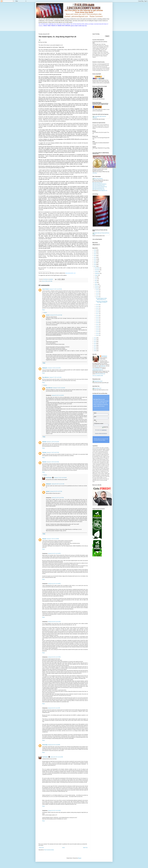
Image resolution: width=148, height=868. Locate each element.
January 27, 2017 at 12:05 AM (55, 289)
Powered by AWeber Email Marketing (101, 433)
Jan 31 (97, 289)
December (97, 268)
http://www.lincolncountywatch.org (99, 186)
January (97, 287)
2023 (95, 255)
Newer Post (41, 847)
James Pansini (45, 289)
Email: (95, 416)
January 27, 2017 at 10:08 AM (60, 477)
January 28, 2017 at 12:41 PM (54, 621)
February (97, 286)
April (96, 282)
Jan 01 (97, 335)
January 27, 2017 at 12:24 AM (54, 367)
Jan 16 (97, 315)
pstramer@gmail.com (102, 190)
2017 (95, 266)
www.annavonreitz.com (70, 273)
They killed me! (45, 377)
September (97, 273)
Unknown (44, 441)
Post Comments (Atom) (49, 849)
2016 (95, 338)
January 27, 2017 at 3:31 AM (55, 377)
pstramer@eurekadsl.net (97, 369)
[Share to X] (61, 279)
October (97, 271)
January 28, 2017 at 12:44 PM (54, 657)
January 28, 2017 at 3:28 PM (54, 744)
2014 (95, 341)
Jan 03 (97, 331)
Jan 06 (97, 326)
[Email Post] (56, 279)
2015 (95, 339)
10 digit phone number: (98, 423)
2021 (95, 259)
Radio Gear (103, 366)
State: (95, 420)
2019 (95, 262)
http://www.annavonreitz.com (98, 189)
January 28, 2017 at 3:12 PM (54, 708)
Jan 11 (97, 320)
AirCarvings (45, 744)
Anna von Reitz (45, 281)
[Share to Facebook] (62, 279)
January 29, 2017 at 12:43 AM (54, 810)
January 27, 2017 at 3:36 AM (59, 387)
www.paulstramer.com (97, 368)
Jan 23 (97, 306)
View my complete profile (97, 375)
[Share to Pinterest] (64, 279)
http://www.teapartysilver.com (98, 185)
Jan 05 (97, 328)
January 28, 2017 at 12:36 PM (54, 553)
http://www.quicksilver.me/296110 (99, 184)
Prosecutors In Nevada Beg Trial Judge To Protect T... (102, 302)
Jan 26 (97, 296)
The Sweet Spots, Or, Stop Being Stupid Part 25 (101, 299)
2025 (95, 252)
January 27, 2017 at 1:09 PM (53, 538)
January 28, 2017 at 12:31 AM (58, 483)
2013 (95, 343)
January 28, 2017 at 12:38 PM (54, 583)
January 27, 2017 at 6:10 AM (53, 461)
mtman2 (48, 315)
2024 (95, 253)
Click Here (94, 173)
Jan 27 (97, 294)
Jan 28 (97, 293)
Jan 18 (97, 311)
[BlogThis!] (59, 279)
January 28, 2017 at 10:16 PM (56, 756)
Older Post (85, 847)
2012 (95, 345)
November (97, 269)
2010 (95, 348)
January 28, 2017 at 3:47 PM (58, 497)
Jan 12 (97, 319)
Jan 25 (97, 304)
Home (63, 847)
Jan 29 (97, 291)
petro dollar (50, 281)
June (96, 278)
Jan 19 (97, 310)
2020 (95, 261)
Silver (97, 366)
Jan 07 (97, 324)
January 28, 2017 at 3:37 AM (56, 315)
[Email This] (58, 279)
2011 (95, 347)
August (96, 275)
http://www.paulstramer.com (98, 188)
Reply (43, 309)
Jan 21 (97, 308)
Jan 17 (97, 313)
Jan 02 (97, 333)
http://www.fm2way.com (97, 182)
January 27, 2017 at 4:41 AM (53, 441)
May (96, 280)
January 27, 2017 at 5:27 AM (53, 452)
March (96, 284)
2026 (95, 250)
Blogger (79, 858)
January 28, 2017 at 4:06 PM (58, 395)
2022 (95, 257)
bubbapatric (44, 367)
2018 (95, 264)
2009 (95, 350)
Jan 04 (97, 329)
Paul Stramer (49, 477)
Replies (45, 312)
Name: (95, 413)
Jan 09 (97, 322)
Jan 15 (97, 317)
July (96, 277)
